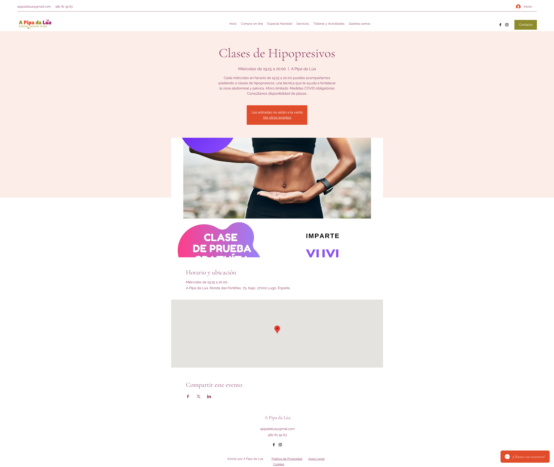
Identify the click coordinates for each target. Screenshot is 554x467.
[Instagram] (507, 25)
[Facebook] (500, 25)
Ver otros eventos (277, 117)
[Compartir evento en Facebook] (188, 396)
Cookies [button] (278, 464)
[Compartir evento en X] (198, 396)
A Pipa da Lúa (277, 417)
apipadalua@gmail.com (34, 6)
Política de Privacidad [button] (287, 459)
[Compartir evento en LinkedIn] (209, 396)
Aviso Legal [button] (316, 459)
